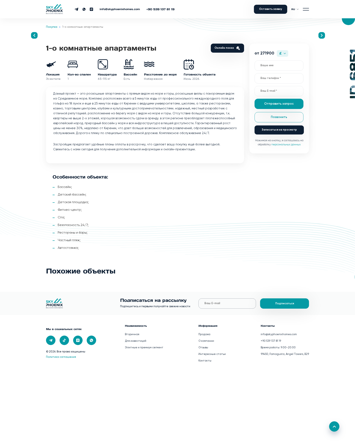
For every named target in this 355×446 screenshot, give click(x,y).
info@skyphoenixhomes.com (120, 9)
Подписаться (284, 303)
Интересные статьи (212, 354)
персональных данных (286, 144)
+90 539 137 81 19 (160, 9)
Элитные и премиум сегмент (144, 347)
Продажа (204, 334)
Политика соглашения (61, 357)
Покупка (51, 26)
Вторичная (132, 334)
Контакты (204, 360)
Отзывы (203, 347)
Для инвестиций (135, 341)
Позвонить (279, 117)
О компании (206, 341)
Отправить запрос (279, 103)
